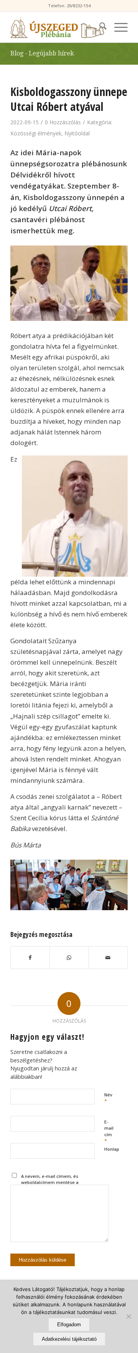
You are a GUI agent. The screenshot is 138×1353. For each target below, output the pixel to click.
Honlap (111, 1149)
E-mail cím (108, 1132)
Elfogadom (69, 1324)
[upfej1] (57, 27)
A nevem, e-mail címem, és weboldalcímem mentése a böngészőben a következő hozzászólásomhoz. (50, 1185)
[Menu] (117, 27)
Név (108, 1098)
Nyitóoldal (77, 133)
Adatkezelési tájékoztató (69, 1339)
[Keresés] (99, 27)
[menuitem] (99, 27)
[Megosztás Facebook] (30, 957)
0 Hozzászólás (63, 122)
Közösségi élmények (35, 133)
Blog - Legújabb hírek (42, 53)
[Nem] (128, 1316)
